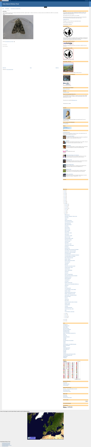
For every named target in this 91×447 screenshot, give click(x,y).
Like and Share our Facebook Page (15, 8)
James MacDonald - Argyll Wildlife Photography (69, 344)
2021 (65, 190)
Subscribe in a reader (66, 92)
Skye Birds (64, 350)
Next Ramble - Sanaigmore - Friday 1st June (71, 216)
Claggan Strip (66, 271)
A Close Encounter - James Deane (69, 311)
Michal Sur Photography (66, 345)
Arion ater (66, 286)
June (65, 212)
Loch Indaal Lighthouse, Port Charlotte (70, 256)
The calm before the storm (66, 132)
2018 (65, 194)
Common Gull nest (67, 268)
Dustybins (64, 334)
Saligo (65, 310)
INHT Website (7, 8)
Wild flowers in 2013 (68, 169)
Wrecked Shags (65, 396)
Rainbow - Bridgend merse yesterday (70, 260)
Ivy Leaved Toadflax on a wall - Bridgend (70, 289)
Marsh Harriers (65, 382)
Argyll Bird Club (65, 324)
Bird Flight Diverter (68, 145)
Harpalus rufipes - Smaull (68, 232)
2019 (65, 193)
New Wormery (67, 246)
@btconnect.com (74, 100)
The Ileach (64, 352)
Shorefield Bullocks (67, 304)
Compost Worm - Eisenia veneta (69, 245)
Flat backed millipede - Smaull (69, 238)
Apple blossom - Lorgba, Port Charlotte (70, 252)
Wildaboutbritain (65, 356)
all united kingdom (67, 128)
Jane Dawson (67, 140)
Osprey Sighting (67, 231)
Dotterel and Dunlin (67, 228)
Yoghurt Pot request (67, 241)
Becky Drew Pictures (66, 328)
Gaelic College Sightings (68, 224)
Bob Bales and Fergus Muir (68, 282)
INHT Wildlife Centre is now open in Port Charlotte (71, 249)
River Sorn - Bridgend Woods (69, 274)
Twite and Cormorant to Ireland (67, 397)
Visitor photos (67, 217)
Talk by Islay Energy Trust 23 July (6, 443)
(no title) (67, 150)
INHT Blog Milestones (68, 278)
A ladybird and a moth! (69, 159)
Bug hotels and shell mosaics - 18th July (6, 445)
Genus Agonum (67, 234)
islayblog (64, 341)
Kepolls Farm (66, 285)
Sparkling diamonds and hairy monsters (70, 292)
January (66, 317)
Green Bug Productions (66, 336)
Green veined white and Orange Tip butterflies (71, 275)
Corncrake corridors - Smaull (69, 267)
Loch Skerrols (67, 281)
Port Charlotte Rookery (68, 253)
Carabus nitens (67, 299)
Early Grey (66, 297)
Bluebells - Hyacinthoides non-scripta (70, 293)
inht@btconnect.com (66, 19)
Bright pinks (66, 264)
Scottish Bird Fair (67, 279)
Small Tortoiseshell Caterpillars (69, 221)
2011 (65, 319)
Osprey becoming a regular (67, 391)
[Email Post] (14, 41)
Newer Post (4, 67)
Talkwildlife (64, 351)
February (66, 316)
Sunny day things (67, 227)
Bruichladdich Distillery (66, 330)
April (65, 313)
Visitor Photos (67, 242)
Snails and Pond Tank (68, 223)
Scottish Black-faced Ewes (68, 307)
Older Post (57, 67)
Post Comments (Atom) (10, 69)
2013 (65, 201)
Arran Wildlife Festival (66, 325)
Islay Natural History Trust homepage (68, 340)
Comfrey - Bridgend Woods (68, 270)
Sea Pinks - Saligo (67, 303)
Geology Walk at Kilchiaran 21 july (6, 444)
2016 (65, 197)
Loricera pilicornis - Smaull (68, 235)
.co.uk (67, 127)
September (66, 208)
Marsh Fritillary (67, 300)
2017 (65, 196)
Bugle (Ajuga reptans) (68, 296)
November (66, 205)
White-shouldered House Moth (69, 257)
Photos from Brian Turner (68, 220)
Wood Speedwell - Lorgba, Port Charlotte (70, 250)
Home (3, 8)
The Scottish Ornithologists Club (67, 355)
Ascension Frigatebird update (70, 164)
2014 (65, 200)
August (66, 209)
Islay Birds (64, 339)
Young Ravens (67, 263)
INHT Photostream (65, 123)
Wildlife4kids (65, 357)
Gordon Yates (65, 335)
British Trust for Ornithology (67, 329)
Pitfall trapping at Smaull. (68, 239)
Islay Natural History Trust (11, 4)
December (66, 204)
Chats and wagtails (65, 385)
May (65, 213)
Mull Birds (64, 346)
